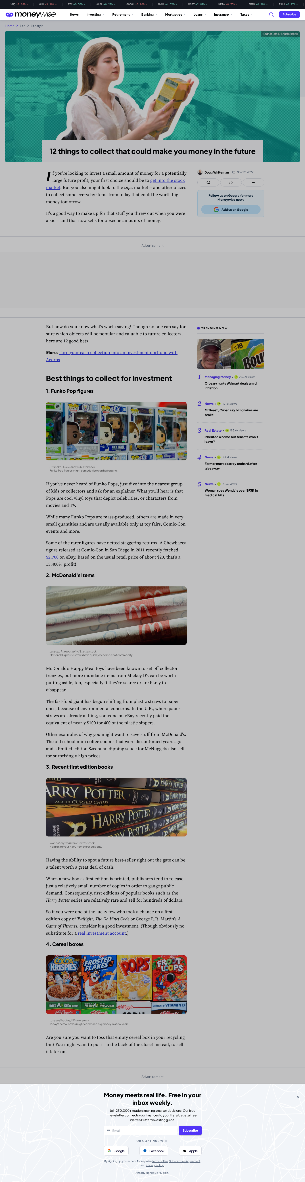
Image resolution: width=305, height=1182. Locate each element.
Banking (147, 14)
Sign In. (164, 1172)
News (74, 14)
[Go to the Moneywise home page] (30, 14)
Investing (94, 14)
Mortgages (173, 14)
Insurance (221, 14)
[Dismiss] (297, 1096)
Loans (198, 14)
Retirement (121, 14)
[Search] (271, 14)
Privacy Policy (155, 1165)
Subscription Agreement (184, 1161)
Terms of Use (160, 1161)
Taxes (244, 14)
